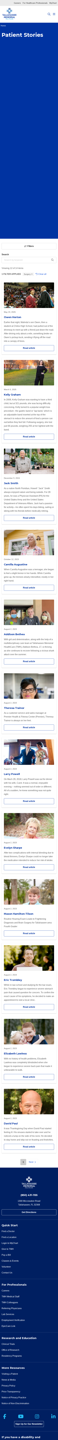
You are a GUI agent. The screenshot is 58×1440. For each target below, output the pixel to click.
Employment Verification (13, 1320)
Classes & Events (10, 1261)
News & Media (9, 1380)
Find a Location (9, 1237)
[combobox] (29, 260)
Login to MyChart (10, 1243)
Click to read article (29, 317)
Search (5, 254)
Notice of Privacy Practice (14, 1397)
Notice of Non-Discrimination (15, 1403)
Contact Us (7, 1273)
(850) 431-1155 (29, 1195)
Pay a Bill (6, 1255)
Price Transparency (11, 1391)
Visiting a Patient (10, 1374)
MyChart (53, 3)
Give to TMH (8, 1249)
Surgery (27, 274)
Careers (17, 3)
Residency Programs (12, 1356)
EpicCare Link (8, 1326)
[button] (54, 14)
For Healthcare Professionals (35, 3)
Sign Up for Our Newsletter (29, 1424)
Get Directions (29, 1212)
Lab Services (8, 1314)
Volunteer (6, 1267)
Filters (30, 246)
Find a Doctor (8, 1231)
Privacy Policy (8, 1386)
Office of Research (10, 1350)
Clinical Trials (8, 1344)
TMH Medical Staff (10, 1296)
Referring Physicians (12, 1308)
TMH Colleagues (10, 1302)
